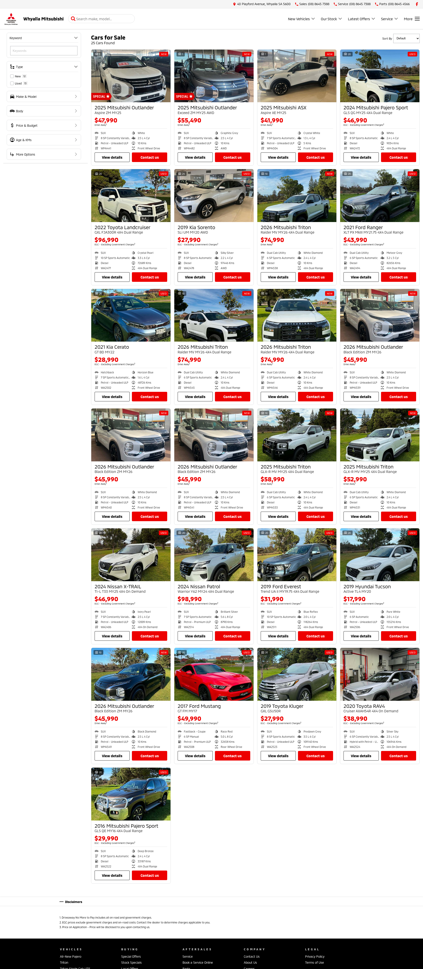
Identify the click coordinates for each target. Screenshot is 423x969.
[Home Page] (11, 19)
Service (387, 19)
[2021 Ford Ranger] (379, 195)
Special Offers (131, 956)
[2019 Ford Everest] (297, 554)
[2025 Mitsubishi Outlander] (131, 76)
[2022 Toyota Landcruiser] (131, 195)
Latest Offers (359, 19)
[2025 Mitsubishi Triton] (297, 434)
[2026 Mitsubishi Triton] (297, 195)
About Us (250, 962)
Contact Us (150, 157)
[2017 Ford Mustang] (214, 674)
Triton (64, 962)
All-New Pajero (70, 956)
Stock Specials (131, 962)
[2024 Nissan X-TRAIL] (131, 554)
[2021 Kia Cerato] (131, 315)
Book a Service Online (198, 962)
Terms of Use (314, 962)
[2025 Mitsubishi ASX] (297, 76)
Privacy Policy (314, 956)
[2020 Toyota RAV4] (379, 674)
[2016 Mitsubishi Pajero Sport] (131, 794)
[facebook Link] (417, 4)
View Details (112, 157)
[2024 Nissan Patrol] (214, 554)
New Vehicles (299, 19)
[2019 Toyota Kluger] (297, 674)
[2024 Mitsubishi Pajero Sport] (379, 76)
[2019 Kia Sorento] (214, 195)
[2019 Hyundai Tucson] (379, 554)
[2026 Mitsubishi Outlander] (379, 315)
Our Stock (329, 19)
